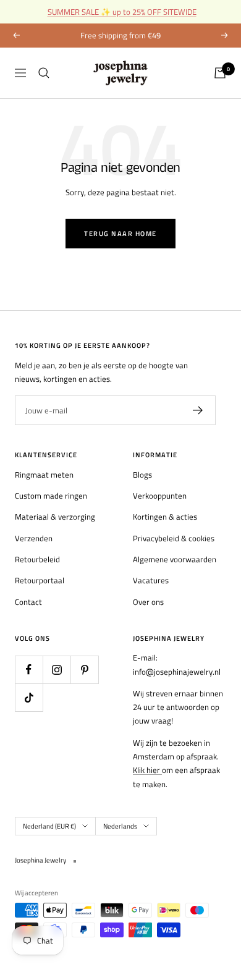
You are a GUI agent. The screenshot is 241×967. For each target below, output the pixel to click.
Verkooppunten (160, 495)
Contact (28, 602)
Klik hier (147, 770)
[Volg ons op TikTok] (29, 697)
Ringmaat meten (44, 474)
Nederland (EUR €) (49, 826)
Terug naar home (120, 234)
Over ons (148, 602)
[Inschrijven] (198, 410)
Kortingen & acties (165, 516)
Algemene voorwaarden (174, 559)
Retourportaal (39, 580)
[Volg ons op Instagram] (56, 669)
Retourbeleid (37, 559)
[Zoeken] (43, 72)
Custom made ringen (51, 495)
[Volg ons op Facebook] (29, 669)
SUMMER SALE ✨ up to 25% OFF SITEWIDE (122, 12)
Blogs (142, 474)
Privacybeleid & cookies (173, 538)
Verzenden (34, 538)
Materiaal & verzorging (55, 516)
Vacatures (151, 580)
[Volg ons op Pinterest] (84, 669)
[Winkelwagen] (220, 72)
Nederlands (120, 826)
